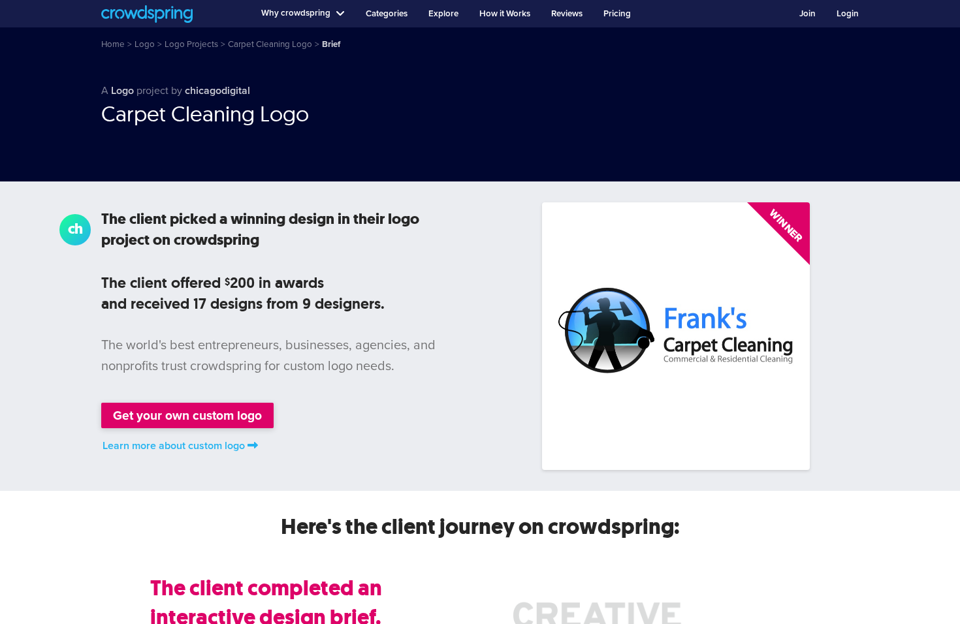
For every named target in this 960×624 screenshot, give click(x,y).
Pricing (617, 13)
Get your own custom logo (187, 415)
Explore (443, 13)
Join (807, 13)
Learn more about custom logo (174, 445)
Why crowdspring (295, 13)
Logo (122, 90)
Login (848, 13)
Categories (387, 13)
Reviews (567, 13)
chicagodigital (217, 90)
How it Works (504, 13)
